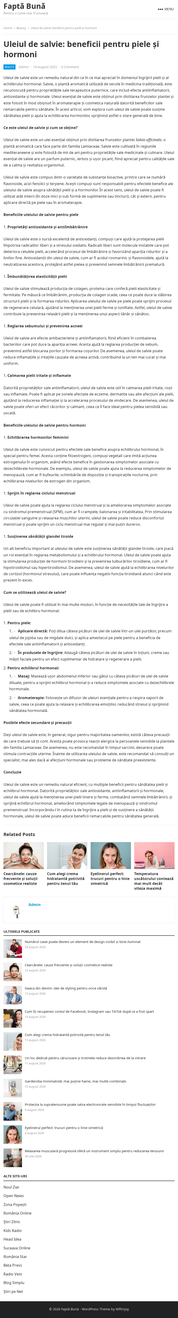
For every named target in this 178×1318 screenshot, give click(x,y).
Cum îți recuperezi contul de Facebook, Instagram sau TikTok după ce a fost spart (89, 1011)
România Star (15, 1256)
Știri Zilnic (11, 1221)
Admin (24, 67)
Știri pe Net (13, 1291)
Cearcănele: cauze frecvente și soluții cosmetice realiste (20, 878)
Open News (13, 1195)
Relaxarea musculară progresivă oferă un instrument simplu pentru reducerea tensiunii (94, 1151)
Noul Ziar (11, 1187)
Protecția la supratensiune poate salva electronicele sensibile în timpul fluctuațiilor (90, 1104)
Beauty (21, 28)
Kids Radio (12, 1230)
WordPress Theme (96, 1309)
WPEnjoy (122, 1309)
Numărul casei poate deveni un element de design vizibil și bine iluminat (82, 941)
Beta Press (12, 1265)
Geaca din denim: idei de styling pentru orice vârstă (66, 988)
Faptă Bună (24, 6)
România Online (17, 1213)
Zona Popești (14, 1204)
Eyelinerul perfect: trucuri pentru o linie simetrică (110, 878)
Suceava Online (16, 1248)
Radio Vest (12, 1274)
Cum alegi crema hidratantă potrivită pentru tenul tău (66, 878)
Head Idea (12, 1239)
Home (7, 28)
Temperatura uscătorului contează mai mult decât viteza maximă (154, 881)
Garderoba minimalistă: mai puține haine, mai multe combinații (75, 1081)
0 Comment (70, 67)
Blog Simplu (13, 1282)
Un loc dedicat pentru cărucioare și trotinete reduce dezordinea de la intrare (85, 1058)
